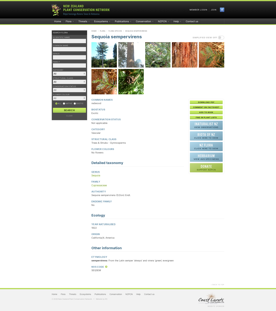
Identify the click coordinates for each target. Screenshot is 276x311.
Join (213, 9)
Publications (122, 21)
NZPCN (162, 21)
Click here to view (206, 135)
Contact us (192, 21)
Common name (60, 45)
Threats (82, 21)
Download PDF (206, 102)
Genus (56, 54)
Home (57, 21)
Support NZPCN (206, 167)
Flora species (115, 31)
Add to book (206, 112)
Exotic (80, 103)
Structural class (63, 78)
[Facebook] (222, 10)
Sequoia (95, 175)
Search (69, 110)
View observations (206, 125)
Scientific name (61, 37)
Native (68, 103)
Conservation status (64, 86)
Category (58, 70)
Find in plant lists (206, 117)
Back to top (217, 285)
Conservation (143, 21)
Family (56, 62)
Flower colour (61, 94)
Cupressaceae (99, 185)
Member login (198, 9)
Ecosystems (101, 21)
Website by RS (101, 299)
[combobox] (69, 90)
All (59, 103)
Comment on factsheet (206, 107)
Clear (69, 116)
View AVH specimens (206, 157)
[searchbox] (68, 90)
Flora (68, 21)
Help (176, 21)
